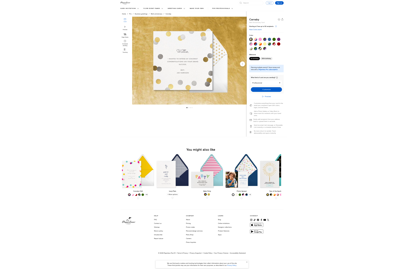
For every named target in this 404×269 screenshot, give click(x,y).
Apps (220, 235)
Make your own (197, 8)
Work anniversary (156, 14)
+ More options (172, 194)
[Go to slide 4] (190, 107)
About (188, 220)
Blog (219, 220)
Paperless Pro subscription (268, 70)
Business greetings (141, 14)
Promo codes (190, 227)
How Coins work (255, 30)
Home (124, 14)
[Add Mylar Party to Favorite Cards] (207, 197)
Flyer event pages (152, 8)
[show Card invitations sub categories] (138, 8)
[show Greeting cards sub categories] (184, 8)
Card (125, 22)
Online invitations (224, 223)
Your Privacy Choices (221, 253)
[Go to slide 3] (188, 107)
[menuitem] (129, 8)
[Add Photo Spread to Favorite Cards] (241, 198)
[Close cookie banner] (247, 262)
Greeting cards (175, 8)
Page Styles (125, 37)
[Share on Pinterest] (258, 220)
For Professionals (221, 8)
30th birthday (266, 59)
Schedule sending (125, 44)
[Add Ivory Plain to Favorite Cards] (172, 198)
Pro (130, 14)
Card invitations (128, 8)
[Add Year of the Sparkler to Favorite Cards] (276, 198)
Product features (223, 231)
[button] (277, 78)
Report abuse (158, 238)
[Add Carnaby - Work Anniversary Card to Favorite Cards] (279, 19)
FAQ (155, 220)
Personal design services (194, 231)
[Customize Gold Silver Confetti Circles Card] (189, 60)
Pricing (188, 223)
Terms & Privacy (182, 253)
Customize (266, 89)
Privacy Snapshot (196, 253)
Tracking (125, 52)
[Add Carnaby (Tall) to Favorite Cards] (138, 198)
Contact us (157, 223)
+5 (250, 195)
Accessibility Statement (238, 253)
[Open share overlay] (282, 19)
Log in (270, 3)
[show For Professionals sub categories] (232, 8)
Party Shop (189, 235)
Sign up (279, 3)
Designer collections (225, 227)
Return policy (158, 231)
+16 (146, 195)
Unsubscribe (158, 235)
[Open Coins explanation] (276, 26)
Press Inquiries (191, 242)
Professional (257, 83)
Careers (188, 238)
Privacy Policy (231, 265)
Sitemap (157, 227)
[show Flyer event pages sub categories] (162, 8)
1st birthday (254, 59)
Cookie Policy (207, 253)
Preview (125, 29)
